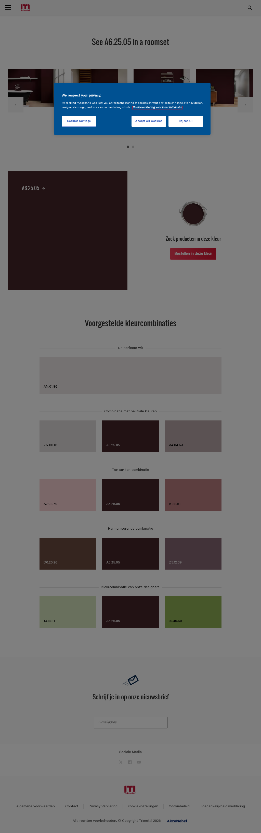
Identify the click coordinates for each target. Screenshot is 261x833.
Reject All (186, 121)
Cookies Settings (79, 121)
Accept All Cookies (148, 121)
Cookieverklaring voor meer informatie (157, 107)
